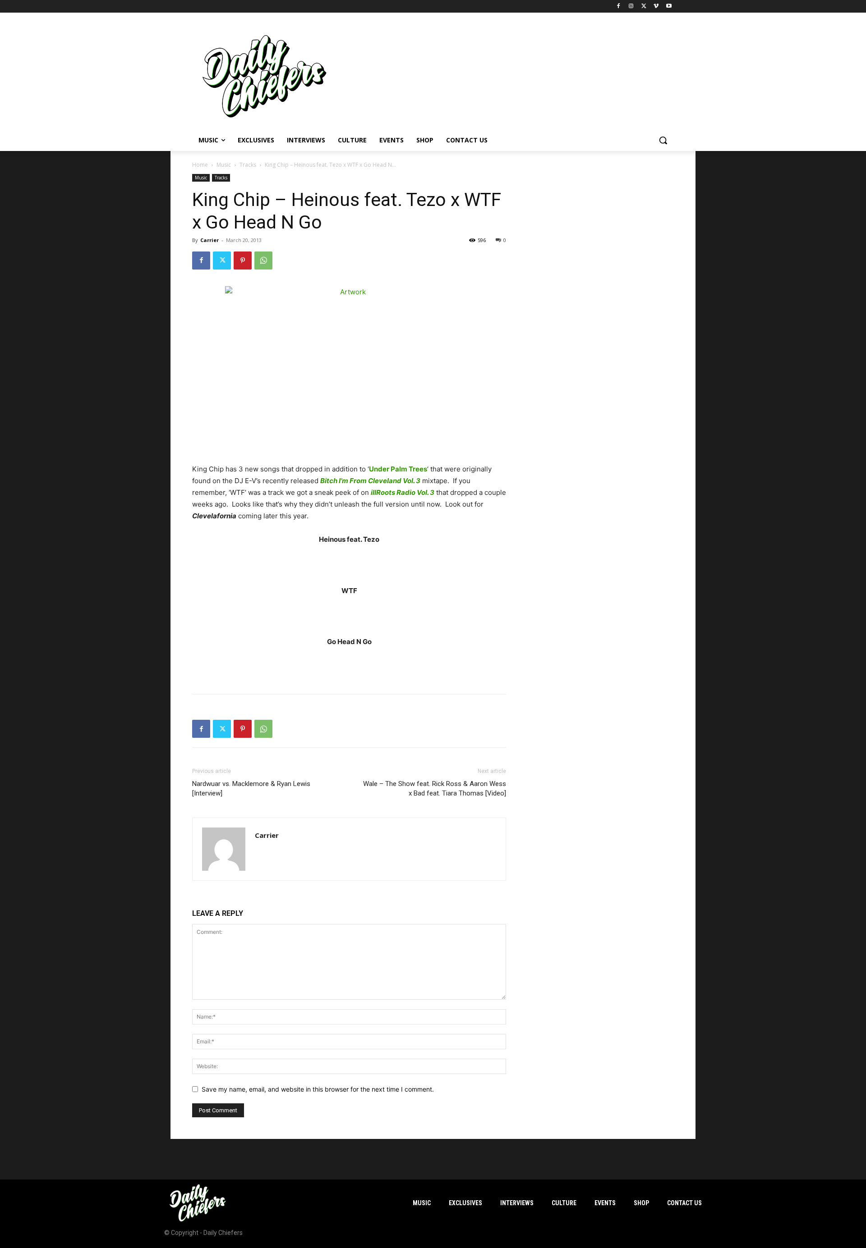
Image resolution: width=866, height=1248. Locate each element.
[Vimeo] (656, 6)
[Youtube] (668, 6)
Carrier (209, 240)
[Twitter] (644, 6)
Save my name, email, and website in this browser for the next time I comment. (318, 1089)
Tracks (248, 165)
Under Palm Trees (398, 469)
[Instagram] (631, 6)
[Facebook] (618, 6)
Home (200, 165)
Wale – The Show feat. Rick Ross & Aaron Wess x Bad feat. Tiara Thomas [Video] (434, 788)
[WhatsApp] (263, 260)
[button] (663, 140)
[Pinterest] (243, 260)
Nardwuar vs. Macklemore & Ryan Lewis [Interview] (251, 788)
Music (223, 165)
